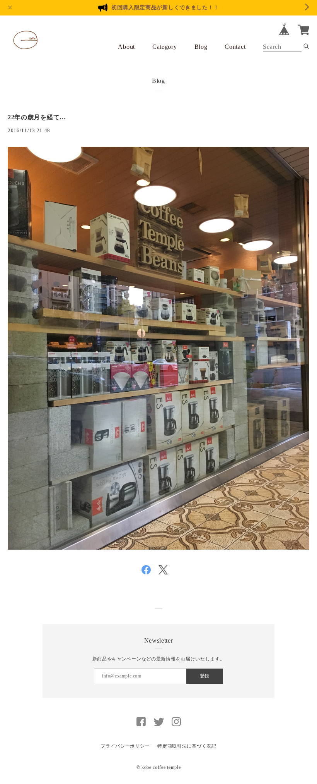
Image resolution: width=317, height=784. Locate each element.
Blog (201, 46)
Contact (235, 46)
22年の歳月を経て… (37, 117)
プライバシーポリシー (125, 746)
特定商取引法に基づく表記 (186, 746)
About (126, 46)
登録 (204, 676)
